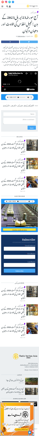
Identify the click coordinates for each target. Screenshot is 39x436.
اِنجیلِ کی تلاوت (6, 105)
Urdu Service (21, 36)
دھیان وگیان (34, 12)
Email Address (30, 245)
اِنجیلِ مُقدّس (13, 105)
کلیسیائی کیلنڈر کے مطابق (28, 105)
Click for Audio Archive (19, 229)
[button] (29, 42)
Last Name (31, 261)
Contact (34, 428)
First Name (31, 253)
